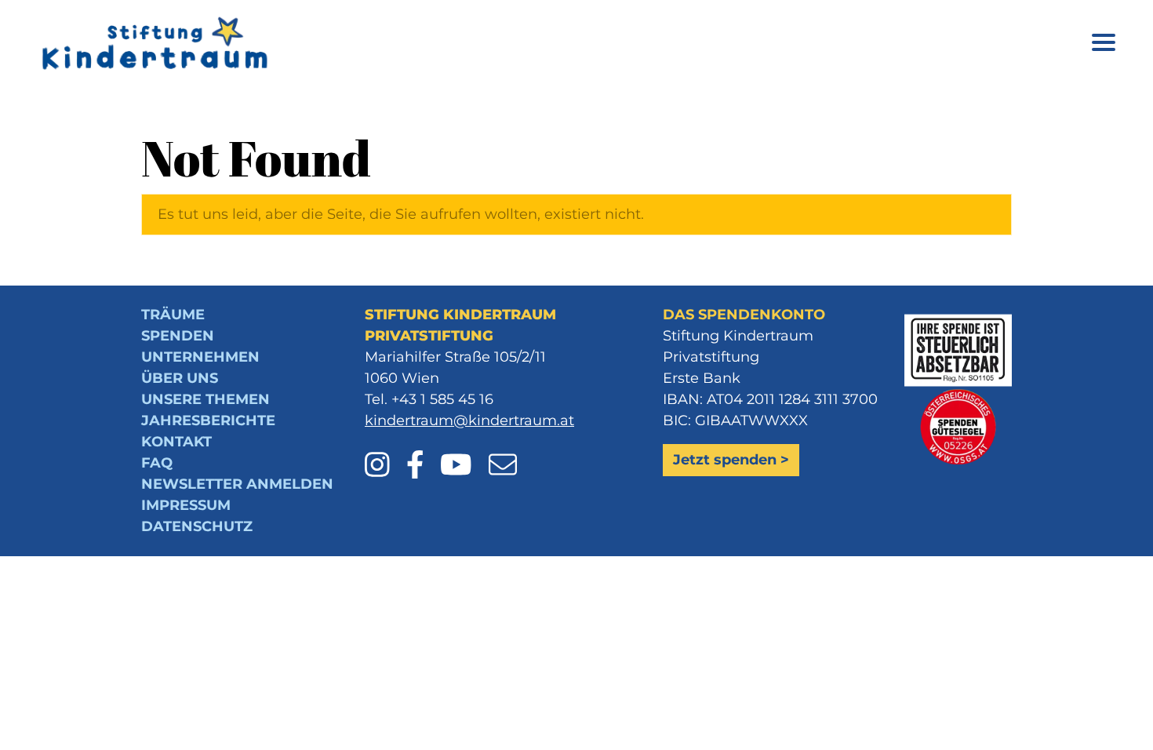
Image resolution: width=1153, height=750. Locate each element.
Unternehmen (200, 357)
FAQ (157, 462)
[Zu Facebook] (421, 453)
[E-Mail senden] (503, 453)
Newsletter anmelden (237, 484)
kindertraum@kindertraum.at (469, 420)
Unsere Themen (205, 399)
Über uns (179, 378)
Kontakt (176, 441)
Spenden (177, 335)
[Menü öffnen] (1103, 45)
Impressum (186, 505)
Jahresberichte (208, 420)
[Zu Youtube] (462, 453)
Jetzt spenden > (731, 459)
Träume (173, 314)
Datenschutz (197, 526)
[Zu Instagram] (383, 453)
